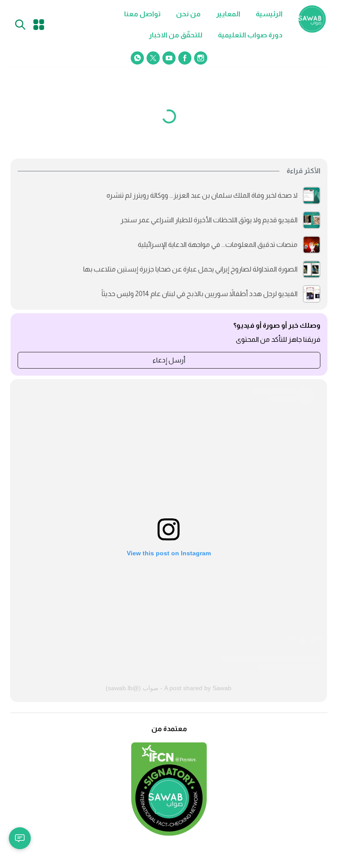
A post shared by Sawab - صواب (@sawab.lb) (168, 687)
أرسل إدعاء (169, 360)
